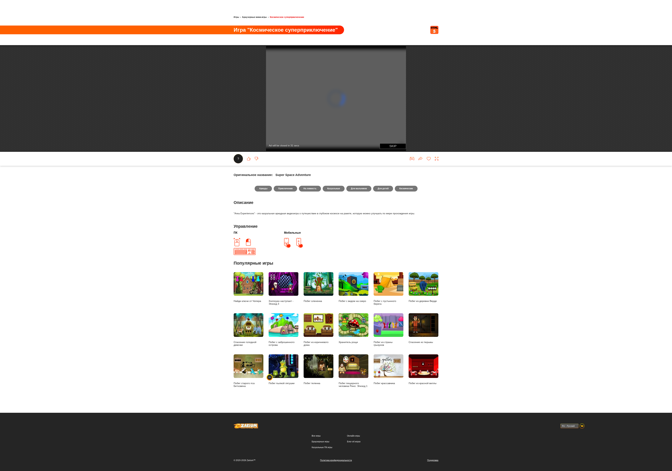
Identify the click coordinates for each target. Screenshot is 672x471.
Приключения (285, 188)
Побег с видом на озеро (352, 301)
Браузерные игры (320, 441)
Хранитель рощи (348, 342)
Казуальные (333, 188)
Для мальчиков (359, 188)
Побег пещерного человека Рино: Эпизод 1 (353, 384)
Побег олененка (313, 301)
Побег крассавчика (384, 383)
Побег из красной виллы (422, 383)
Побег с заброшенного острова (282, 343)
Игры (236, 17)
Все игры (316, 436)
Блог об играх (353, 441)
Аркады (263, 188)
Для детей (383, 188)
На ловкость (309, 188)
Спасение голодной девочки (245, 343)
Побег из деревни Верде (423, 301)
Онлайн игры (353, 436)
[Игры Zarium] (246, 425)
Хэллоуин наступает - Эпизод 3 (281, 302)
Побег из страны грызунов (383, 343)
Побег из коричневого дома (316, 343)
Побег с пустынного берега (385, 302)
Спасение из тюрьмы (421, 342)
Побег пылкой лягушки (282, 380)
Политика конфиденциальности (336, 460)
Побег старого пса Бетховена (244, 384)
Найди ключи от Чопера (247, 301)
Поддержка (432, 460)
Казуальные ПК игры (322, 447)
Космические (406, 188)
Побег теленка (312, 383)
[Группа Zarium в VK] (581, 425)
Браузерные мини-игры (254, 17)
